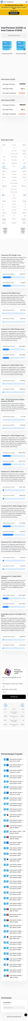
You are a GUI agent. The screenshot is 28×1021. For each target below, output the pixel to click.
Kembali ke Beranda (14, 35)
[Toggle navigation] (26, 2)
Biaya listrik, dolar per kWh (9, 689)
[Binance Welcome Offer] (14, 10)
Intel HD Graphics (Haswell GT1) (4, 167)
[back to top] (25, 1014)
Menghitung (14, 697)
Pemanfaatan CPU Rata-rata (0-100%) (12, 683)
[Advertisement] (14, 20)
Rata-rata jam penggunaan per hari (11, 677)
